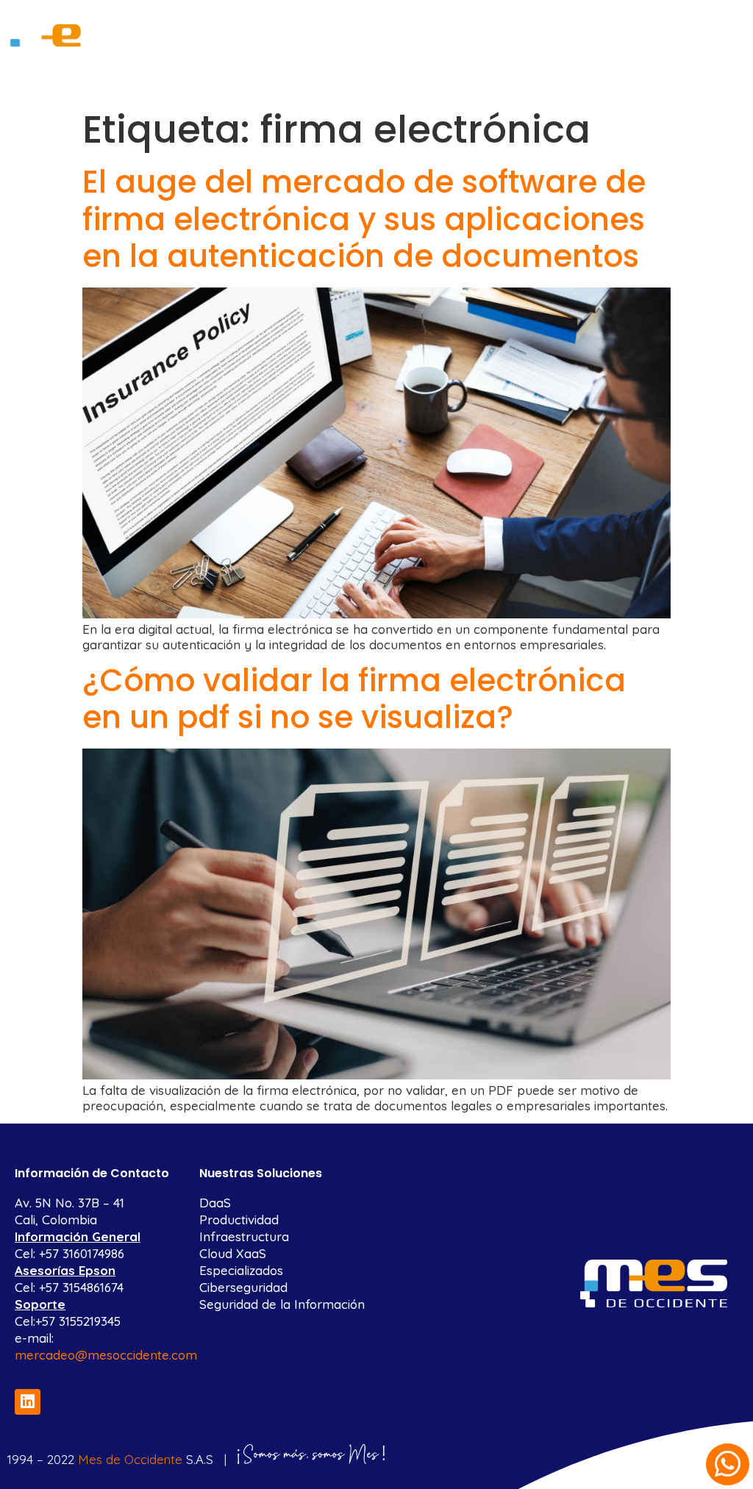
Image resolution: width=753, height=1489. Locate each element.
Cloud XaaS (232, 1253)
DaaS (215, 1202)
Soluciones (402, 24)
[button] (727, 1464)
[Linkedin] (27, 1402)
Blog (490, 24)
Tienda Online (677, 24)
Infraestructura (244, 1236)
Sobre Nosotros (294, 24)
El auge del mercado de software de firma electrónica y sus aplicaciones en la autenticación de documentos (364, 219)
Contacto (452, 58)
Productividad (239, 1219)
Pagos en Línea (571, 24)
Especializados (241, 1270)
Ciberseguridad (243, 1287)
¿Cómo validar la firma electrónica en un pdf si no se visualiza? (354, 699)
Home (203, 24)
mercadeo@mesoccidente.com (106, 1355)
